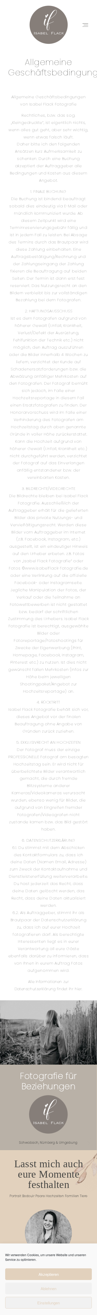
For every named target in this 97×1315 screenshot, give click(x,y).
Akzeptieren (49, 1274)
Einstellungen (48, 1302)
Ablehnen (48, 1288)
